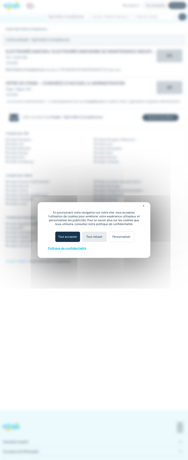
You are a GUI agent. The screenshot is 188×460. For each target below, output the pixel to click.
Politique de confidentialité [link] (67, 248)
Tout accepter (67, 237)
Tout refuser (94, 237)
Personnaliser (121, 237)
